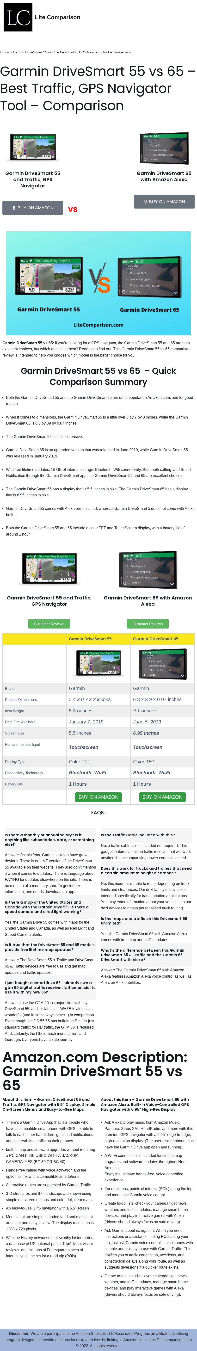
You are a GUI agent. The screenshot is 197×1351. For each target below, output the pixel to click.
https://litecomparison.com (170, 1340)
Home (4, 52)
